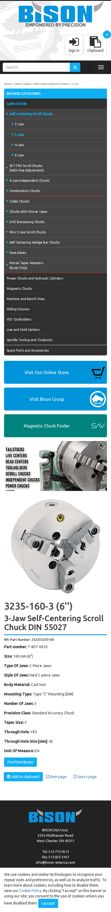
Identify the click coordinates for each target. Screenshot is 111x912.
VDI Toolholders (19, 319)
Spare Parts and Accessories (28, 350)
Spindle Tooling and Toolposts (29, 340)
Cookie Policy (30, 891)
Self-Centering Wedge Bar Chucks (34, 242)
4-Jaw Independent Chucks (29, 180)
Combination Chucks (24, 191)
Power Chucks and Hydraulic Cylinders (35, 278)
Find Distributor (20, 762)
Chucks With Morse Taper (28, 211)
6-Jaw (19, 155)
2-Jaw (19, 124)
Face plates (17, 252)
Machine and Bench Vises (26, 299)
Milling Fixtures (18, 309)
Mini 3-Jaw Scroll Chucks (27, 232)
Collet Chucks (19, 201)
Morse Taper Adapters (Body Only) (26, 265)
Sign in (73, 50)
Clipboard (95, 50)
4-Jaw (19, 145)
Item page (58, 777)
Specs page (87, 777)
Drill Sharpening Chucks (26, 222)
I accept (48, 903)
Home (8, 83)
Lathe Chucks (22, 83)
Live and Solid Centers (23, 329)
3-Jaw (75, 83)
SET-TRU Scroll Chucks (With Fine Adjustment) (26, 168)
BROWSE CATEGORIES (24, 93)
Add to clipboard (25, 777)
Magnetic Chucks (19, 288)
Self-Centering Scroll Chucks (51, 83)
